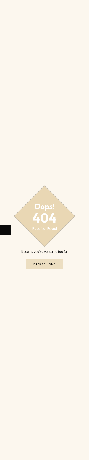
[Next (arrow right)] (5, 230)
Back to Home (44, 264)
